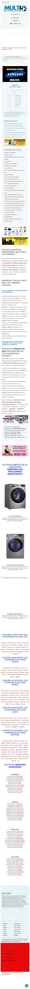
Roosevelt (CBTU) (18, 745)
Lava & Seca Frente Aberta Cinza (11, 199)
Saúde (23, 647)
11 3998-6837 (15, 20)
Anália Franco (20, 832)
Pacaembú (20, 875)
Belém (10, 718)
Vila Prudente (21, 727)
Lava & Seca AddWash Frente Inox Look (13, 194)
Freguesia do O (20, 780)
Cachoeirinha (20, 777)
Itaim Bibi (25, 674)
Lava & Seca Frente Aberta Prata (11, 179)
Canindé (9, 754)
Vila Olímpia (15, 654)
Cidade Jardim (20, 817)
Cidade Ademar (20, 814)
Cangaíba (6, 720)
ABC (10, 49)
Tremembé (20, 791)
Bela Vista (5, 741)
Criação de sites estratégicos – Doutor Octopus (14, 940)
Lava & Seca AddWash (9, 188)
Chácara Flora (4, 645)
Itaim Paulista (25, 720)
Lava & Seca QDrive (8, 174)
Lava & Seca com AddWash (10, 165)
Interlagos (20, 645)
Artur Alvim (26, 718)
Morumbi (4, 647)
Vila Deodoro (4, 747)
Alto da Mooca (4, 718)
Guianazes (20, 844)
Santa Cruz (18, 647)
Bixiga (10, 741)
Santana (20, 789)
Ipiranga (26, 645)
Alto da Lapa (20, 863)
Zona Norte (11, 48)
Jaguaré (12, 676)
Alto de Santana (5, 690)
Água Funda (20, 805)
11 (11, 409)
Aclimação (3, 643)
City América (4, 697)
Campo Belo (25, 643)
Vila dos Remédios (17, 670)
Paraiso (8, 743)
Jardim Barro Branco (14, 695)
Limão (11, 699)
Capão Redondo (20, 812)
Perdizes (26, 670)
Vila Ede (23, 704)
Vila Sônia (21, 672)
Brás (2, 720)
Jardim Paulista (10, 674)
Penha (19, 722)
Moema (18, 649)
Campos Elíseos (21, 756)
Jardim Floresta (24, 695)
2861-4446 (4, 305)
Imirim (15, 699)
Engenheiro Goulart (20, 841)
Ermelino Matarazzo (15, 720)
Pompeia (10, 670)
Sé (18, 761)
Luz (19, 743)
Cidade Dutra (20, 815)
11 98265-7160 (16, 23)
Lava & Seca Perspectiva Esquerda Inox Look (14, 203)
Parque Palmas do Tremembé (17, 693)
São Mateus (25, 722)
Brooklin (19, 643)
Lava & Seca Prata (8, 168)
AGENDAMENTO (14, 14)
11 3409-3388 (23, 303)
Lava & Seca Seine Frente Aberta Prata (12, 208)
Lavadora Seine (7, 161)
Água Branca (20, 858)
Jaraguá (20, 870)
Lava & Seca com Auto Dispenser (11, 177)
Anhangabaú (19, 754)
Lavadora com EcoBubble (10, 152)
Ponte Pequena (5, 745)
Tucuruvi (20, 697)
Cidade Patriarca (20, 838)
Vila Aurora (16, 702)
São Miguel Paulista (7, 724)
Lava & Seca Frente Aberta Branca (11, 183)
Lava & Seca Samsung (9, 212)
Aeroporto (20, 803)
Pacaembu (25, 749)
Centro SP (4, 48)
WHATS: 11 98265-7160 (9, 960)
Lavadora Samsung (8, 154)
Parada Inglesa (9, 702)
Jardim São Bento (24, 690)
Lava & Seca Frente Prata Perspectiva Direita (14, 196)
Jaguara (18, 676)
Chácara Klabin (13, 645)
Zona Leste (23, 48)
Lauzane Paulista (15, 704)
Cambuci (26, 745)
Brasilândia (20, 776)
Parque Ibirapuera (10, 649)
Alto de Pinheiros (16, 668)
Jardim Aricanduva (11, 722)
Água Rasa (20, 831)
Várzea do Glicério (23, 747)
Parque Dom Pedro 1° (23, 758)
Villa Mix (26, 651)
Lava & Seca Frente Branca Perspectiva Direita (14, 201)
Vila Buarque (4, 749)
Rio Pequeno (19, 674)
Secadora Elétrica (8, 216)
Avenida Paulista (25, 649)
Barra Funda (4, 672)
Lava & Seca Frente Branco (10, 214)
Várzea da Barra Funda (11, 758)
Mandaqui (25, 697)
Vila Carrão (23, 724)
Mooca (15, 718)
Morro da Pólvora (13, 747)
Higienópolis (19, 749)
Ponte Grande (24, 743)
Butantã (10, 672)
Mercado (14, 761)
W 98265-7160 (12, 305)
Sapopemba (16, 724)
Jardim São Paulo (14, 690)
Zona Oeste (5, 49)
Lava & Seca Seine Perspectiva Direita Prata (14, 205)
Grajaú (20, 818)
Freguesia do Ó (5, 699)
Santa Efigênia (4, 756)
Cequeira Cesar (17, 741)
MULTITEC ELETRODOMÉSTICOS (13, 57)
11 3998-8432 (15, 18)
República (25, 754)
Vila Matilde (14, 727)
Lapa (23, 668)
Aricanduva (20, 834)
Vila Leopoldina (7, 668)
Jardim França (5, 693)
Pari (14, 754)
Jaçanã (20, 783)
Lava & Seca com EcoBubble (10, 163)
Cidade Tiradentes (20, 840)
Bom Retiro (14, 743)
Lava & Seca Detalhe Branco (10, 185)
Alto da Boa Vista (11, 643)
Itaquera (4, 722)
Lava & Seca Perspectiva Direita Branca (13, 181)
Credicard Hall (5, 651)
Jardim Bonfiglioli (20, 872)
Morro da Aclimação (13, 752)
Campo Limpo (20, 811)
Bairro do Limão (20, 860)
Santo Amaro (11, 647)
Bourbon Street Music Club (16, 651)
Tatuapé (20, 718)
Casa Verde (20, 779)
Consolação (12, 749)
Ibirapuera (20, 820)
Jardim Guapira (13, 697)
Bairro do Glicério (23, 752)
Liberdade (3, 754)
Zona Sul (17, 48)
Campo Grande (20, 809)
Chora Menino (21, 699)
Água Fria (22, 702)
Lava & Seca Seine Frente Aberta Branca (13, 210)
